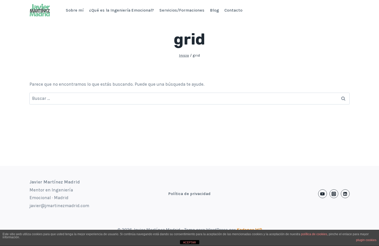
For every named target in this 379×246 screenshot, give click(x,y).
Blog (214, 10)
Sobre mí (75, 10)
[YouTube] (322, 193)
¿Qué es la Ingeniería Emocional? (121, 10)
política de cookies (314, 234)
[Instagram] (333, 193)
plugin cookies (366, 240)
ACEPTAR (189, 242)
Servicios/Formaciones (181, 10)
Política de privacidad (189, 193)
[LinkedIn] (345, 193)
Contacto (233, 10)
